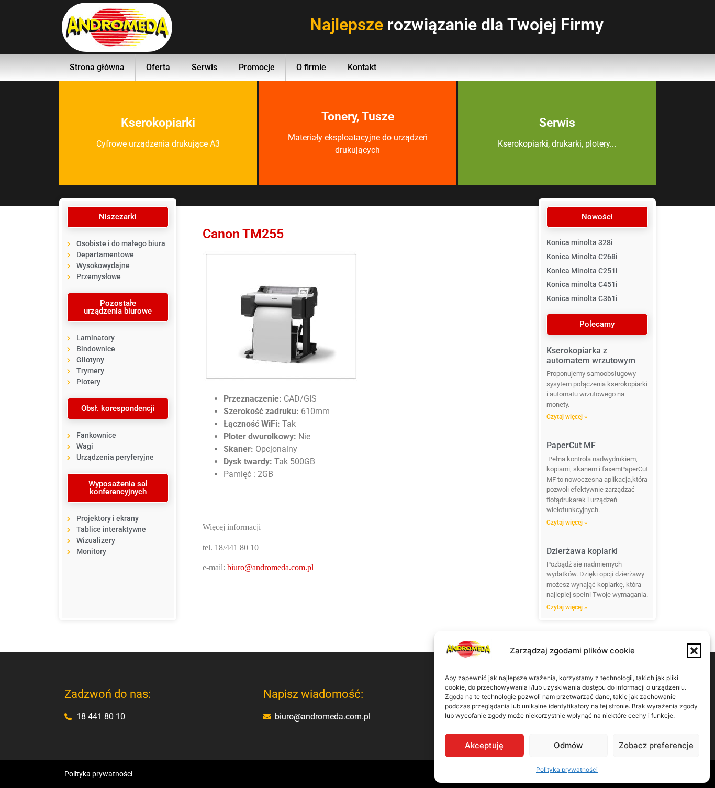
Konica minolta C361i (582, 298)
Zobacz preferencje (656, 745)
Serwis (204, 67)
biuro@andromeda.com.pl (270, 567)
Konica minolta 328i (579, 242)
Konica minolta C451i (582, 284)
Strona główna (97, 67)
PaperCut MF (571, 445)
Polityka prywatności (567, 769)
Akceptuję (484, 745)
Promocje (257, 67)
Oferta (158, 67)
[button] (694, 651)
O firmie (311, 67)
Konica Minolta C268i (582, 256)
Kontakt (362, 67)
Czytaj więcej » (566, 416)
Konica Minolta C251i (582, 271)
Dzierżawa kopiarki (582, 551)
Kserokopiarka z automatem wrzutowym (590, 355)
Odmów (568, 745)
